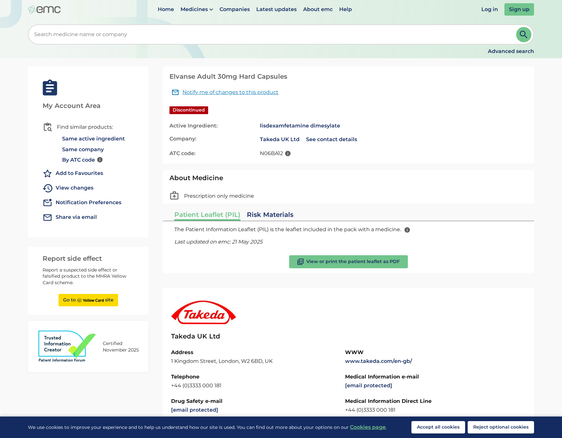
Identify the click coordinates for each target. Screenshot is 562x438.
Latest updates (276, 9)
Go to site (88, 300)
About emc (318, 9)
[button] (197, 9)
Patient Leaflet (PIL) (207, 215)
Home (166, 9)
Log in (489, 9)
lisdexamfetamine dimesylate (300, 126)
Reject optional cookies (501, 427)
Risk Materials (270, 215)
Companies (235, 9)
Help (345, 9)
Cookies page (368, 427)
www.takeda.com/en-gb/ (378, 361)
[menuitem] (165, 9)
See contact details (331, 139)
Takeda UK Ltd (280, 139)
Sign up (519, 9)
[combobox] (273, 34)
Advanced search (511, 51)
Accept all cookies (438, 427)
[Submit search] (523, 34)
